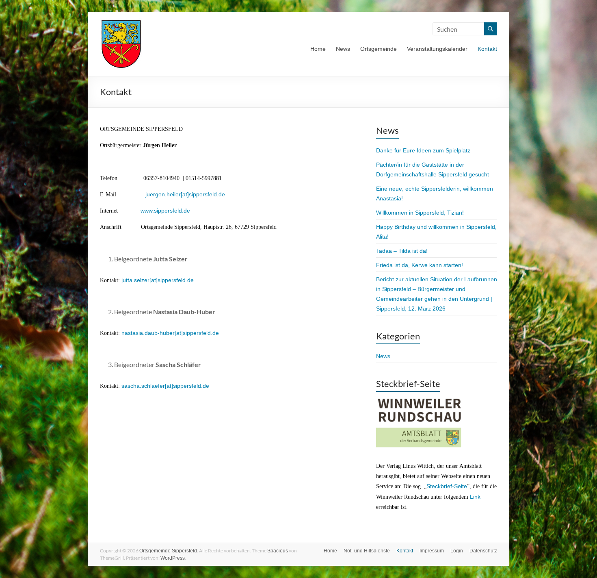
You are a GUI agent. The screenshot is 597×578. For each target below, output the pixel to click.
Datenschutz (483, 551)
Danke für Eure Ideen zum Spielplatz (423, 150)
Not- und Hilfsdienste (367, 551)
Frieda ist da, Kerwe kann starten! (419, 265)
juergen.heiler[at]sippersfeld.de (185, 194)
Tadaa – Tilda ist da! (402, 251)
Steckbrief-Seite (446, 486)
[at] (153, 280)
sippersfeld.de (176, 280)
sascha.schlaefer (143, 385)
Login (456, 551)
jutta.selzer (135, 280)
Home (318, 49)
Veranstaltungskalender (437, 49)
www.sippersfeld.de (165, 210)
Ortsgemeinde (378, 49)
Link (475, 496)
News (343, 49)
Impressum (432, 551)
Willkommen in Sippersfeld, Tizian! (420, 212)
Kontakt (487, 49)
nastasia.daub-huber (148, 333)
